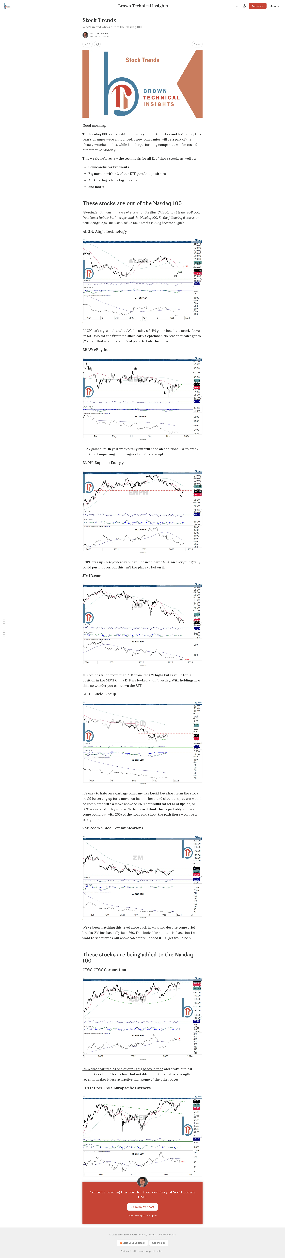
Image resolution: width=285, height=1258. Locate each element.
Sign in (274, 6)
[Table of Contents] (3, 629)
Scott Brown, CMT (99, 33)
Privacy (143, 1234)
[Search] (237, 6)
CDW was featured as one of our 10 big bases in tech (122, 1069)
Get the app (158, 1242)
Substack (126, 1251)
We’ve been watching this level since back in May (120, 927)
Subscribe (258, 6)
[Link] (77, 203)
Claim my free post (142, 1207)
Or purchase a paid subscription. (142, 1215)
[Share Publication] (244, 6)
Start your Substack (134, 1242)
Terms (152, 1234)
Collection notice (167, 1234)
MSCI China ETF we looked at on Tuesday (138, 680)
